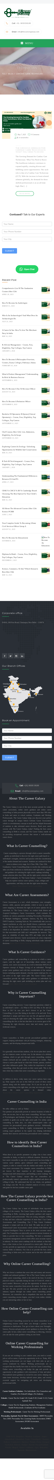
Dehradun (44, 1447)
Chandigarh (36, 1439)
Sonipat (25, 1445)
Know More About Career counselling (27, 886)
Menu (28, 43)
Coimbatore (15, 1442)
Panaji (38, 1445)
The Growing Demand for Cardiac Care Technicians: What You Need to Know (31, 150)
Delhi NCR (10, 1436)
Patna (39, 1442)
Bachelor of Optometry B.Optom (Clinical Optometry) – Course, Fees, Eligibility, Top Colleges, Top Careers (19, 417)
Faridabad (9, 1445)
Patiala (32, 1442)
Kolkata (7, 1442)
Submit (9, 251)
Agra (36, 1447)
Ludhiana (29, 1447)
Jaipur (44, 1436)
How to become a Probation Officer (16, 401)
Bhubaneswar (31, 1450)
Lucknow (36, 1436)
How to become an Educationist (15, 538)
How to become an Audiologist (14, 303)
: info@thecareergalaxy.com (25, 32)
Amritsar (25, 1442)
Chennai (45, 1439)
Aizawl (21, 1447)
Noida (27, 1439)
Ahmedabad (9, 1439)
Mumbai (28, 1436)
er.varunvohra (23, 138)
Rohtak (17, 1445)
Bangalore (20, 1436)
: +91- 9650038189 (21, 23)
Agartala (21, 1450)
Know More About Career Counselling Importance (23, 1093)
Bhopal (15, 1447)
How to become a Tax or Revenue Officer (18, 389)
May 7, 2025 (22, 135)
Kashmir (44, 1445)
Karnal (31, 1445)
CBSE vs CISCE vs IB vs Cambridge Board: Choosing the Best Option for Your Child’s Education (19, 494)
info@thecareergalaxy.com (29, 791)
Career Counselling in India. (40, 1109)
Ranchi (8, 1447)
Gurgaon (46, 1442)
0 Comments (35, 135)
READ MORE (24, 194)
